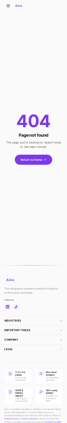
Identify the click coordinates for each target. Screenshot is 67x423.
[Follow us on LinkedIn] (7, 307)
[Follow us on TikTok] (16, 307)
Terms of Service (30, 418)
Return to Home (31, 160)
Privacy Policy (11, 418)
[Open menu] (8, 6)
